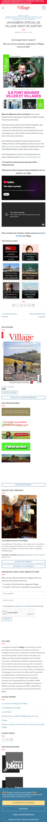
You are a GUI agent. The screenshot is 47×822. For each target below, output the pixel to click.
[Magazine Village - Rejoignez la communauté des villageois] (23, 8)
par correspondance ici (31, 157)
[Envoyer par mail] (25, 305)
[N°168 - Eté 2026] (22, 358)
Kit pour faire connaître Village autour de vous (20, 716)
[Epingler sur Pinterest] (29, 305)
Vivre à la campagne (27, 19)
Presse (4, 720)
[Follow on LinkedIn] (11, 740)
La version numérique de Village (14, 704)
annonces (20, 555)
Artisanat (19, 17)
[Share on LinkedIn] (33, 305)
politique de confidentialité (24, 606)
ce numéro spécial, (13, 147)
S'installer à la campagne (21, 18)
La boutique (6, 712)
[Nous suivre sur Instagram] (7, 740)
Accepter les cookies (23, 803)
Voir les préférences (23, 815)
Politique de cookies (15, 819)
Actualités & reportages (11, 708)
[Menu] (3, 8)
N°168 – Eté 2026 (8, 387)
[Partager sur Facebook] (17, 305)
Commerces (27, 17)
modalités (36, 555)
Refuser (23, 809)
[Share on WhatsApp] (13, 305)
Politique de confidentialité (30, 819)
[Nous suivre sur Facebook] (3, 740)
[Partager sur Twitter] (21, 305)
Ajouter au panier (9, 392)
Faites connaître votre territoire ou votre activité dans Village (23, 725)
